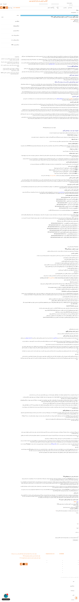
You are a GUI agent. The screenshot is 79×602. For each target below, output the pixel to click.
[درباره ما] (55, 7)
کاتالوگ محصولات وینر (55, 4)
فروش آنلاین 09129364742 (43, 4)
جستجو (2, 17)
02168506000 (61, 553)
